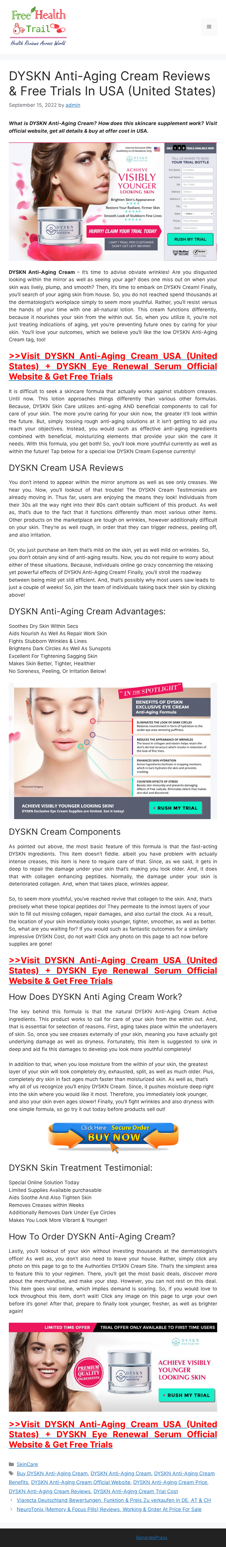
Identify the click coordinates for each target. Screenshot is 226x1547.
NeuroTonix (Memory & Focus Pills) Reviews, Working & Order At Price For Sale (109, 1509)
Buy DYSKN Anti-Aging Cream (52, 1473)
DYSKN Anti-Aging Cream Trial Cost (136, 1491)
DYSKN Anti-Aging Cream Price (170, 1482)
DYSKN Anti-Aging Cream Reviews (50, 1491)
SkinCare (27, 1464)
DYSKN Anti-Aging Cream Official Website (80, 1482)
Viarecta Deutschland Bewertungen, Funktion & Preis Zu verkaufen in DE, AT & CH (114, 1500)
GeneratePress (151, 1537)
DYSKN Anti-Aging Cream (121, 1473)
